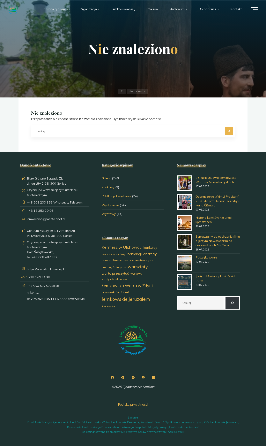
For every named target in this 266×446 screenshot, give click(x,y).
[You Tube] (143, 377)
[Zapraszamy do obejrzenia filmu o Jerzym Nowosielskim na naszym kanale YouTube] (184, 242)
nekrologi (134, 254)
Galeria (106, 178)
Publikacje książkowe (116, 196)
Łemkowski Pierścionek (116, 292)
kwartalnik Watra (110, 254)
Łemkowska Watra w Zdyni (127, 285)
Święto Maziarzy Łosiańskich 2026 (216, 278)
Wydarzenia (110, 205)
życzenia (108, 306)
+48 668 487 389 (44, 257)
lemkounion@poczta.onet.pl (46, 219)
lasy (123, 254)
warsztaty (138, 266)
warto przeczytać (115, 273)
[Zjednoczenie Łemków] (13, 9)
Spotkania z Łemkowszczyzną (138, 260)
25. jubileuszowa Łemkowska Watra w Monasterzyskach (216, 180)
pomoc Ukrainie (112, 260)
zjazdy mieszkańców (114, 279)
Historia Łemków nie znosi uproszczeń (214, 220)
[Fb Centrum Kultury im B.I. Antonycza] (122, 377)
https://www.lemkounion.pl (45, 269)
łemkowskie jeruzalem (126, 299)
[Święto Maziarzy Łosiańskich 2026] (184, 282)
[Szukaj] (229, 131)
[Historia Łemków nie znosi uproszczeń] (184, 223)
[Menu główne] (254, 9)
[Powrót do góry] (251, 431)
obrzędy (150, 254)
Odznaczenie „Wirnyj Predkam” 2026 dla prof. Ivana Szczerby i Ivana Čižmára (217, 201)
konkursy (150, 247)
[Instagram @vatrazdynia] (153, 377)
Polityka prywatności (133, 404)
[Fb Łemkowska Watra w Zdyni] (133, 377)
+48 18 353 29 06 (40, 210)
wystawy (136, 273)
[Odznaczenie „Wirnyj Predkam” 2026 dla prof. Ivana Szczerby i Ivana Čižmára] (184, 202)
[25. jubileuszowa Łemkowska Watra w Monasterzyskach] (184, 183)
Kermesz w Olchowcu (122, 247)
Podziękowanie (206, 257)
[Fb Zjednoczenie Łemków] (112, 377)
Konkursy (108, 187)
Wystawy (109, 214)
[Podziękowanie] (184, 263)
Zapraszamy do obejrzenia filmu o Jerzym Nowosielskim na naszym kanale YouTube (218, 241)
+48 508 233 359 (40, 202)
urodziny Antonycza (114, 267)
